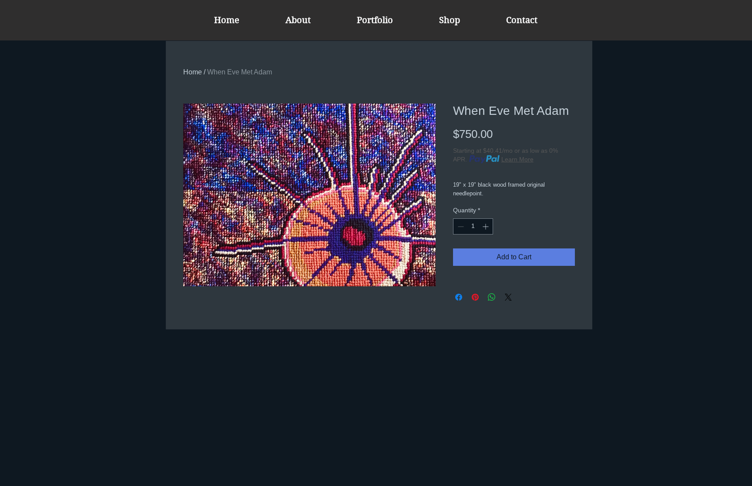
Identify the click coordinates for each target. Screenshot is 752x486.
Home (192, 72)
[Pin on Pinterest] (475, 297)
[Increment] (486, 226)
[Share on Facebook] (458, 297)
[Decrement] (459, 226)
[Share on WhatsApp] (492, 297)
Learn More (517, 159)
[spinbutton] (473, 226)
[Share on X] (508, 297)
